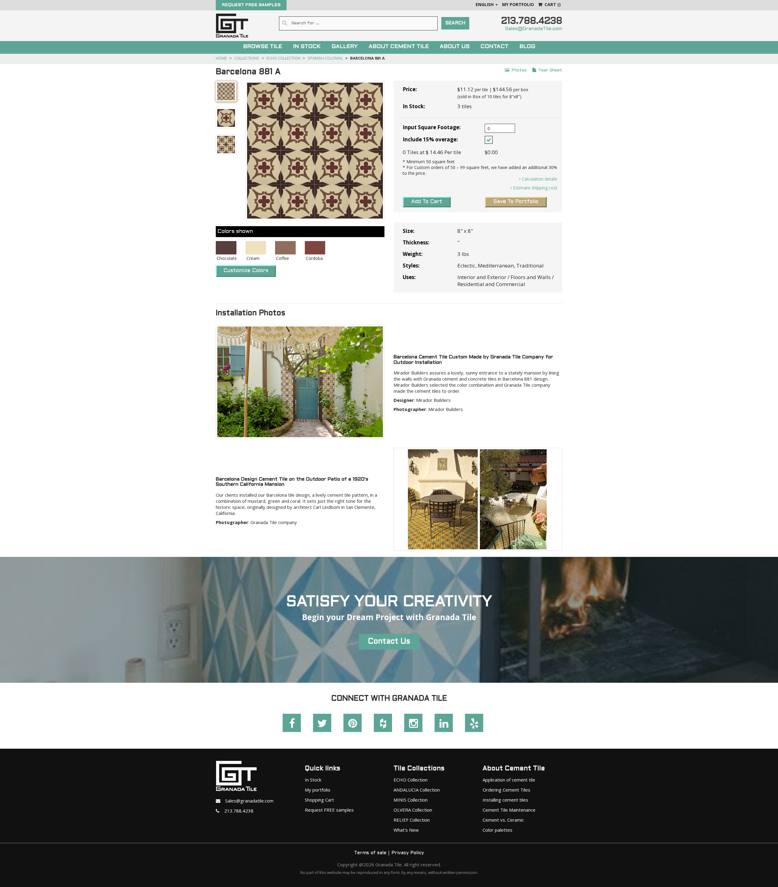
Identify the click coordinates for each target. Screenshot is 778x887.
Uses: (409, 277)
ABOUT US (455, 46)
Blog (527, 46)
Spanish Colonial (325, 58)
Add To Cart (426, 201)
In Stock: (414, 106)
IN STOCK (307, 46)
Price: (410, 89)
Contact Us (389, 641)
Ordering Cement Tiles (506, 790)
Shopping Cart (319, 800)
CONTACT (494, 46)
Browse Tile (262, 46)
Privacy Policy (407, 853)
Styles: (411, 265)
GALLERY (345, 46)
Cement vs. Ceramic (503, 820)
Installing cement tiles (505, 800)
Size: (409, 230)
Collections (246, 58)
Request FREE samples (329, 810)
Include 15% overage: (430, 139)
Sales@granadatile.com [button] (247, 801)
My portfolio (317, 790)
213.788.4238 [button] (236, 811)
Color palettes (497, 830)
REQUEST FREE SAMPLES (251, 5)
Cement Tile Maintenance (509, 810)
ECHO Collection (283, 58)
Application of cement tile (509, 780)
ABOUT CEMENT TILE (399, 46)
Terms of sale (370, 853)
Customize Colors (245, 270)
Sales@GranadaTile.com (533, 28)
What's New (406, 830)
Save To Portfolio (515, 201)
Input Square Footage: (432, 127)
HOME (221, 58)
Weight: (413, 253)
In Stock (313, 780)
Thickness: (416, 242)
